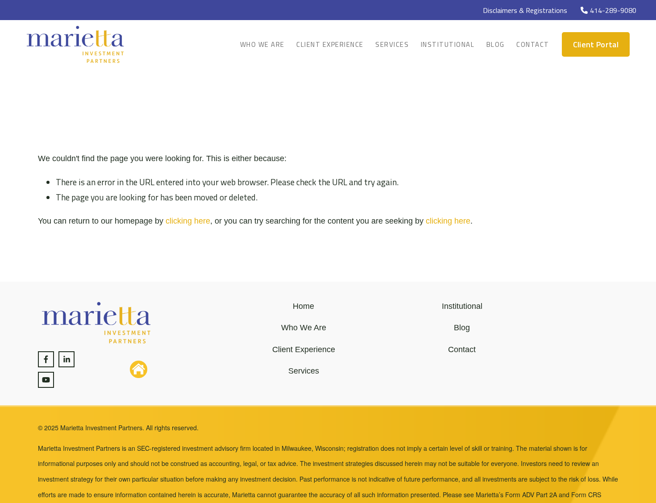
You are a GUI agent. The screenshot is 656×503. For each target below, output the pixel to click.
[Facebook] (46, 359)
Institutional (448, 44)
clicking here (188, 220)
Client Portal (596, 44)
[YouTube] (46, 380)
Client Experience (330, 44)
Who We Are (262, 44)
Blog (495, 44)
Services (392, 44)
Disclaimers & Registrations (525, 10)
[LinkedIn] (66, 359)
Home (303, 306)
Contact (532, 44)
